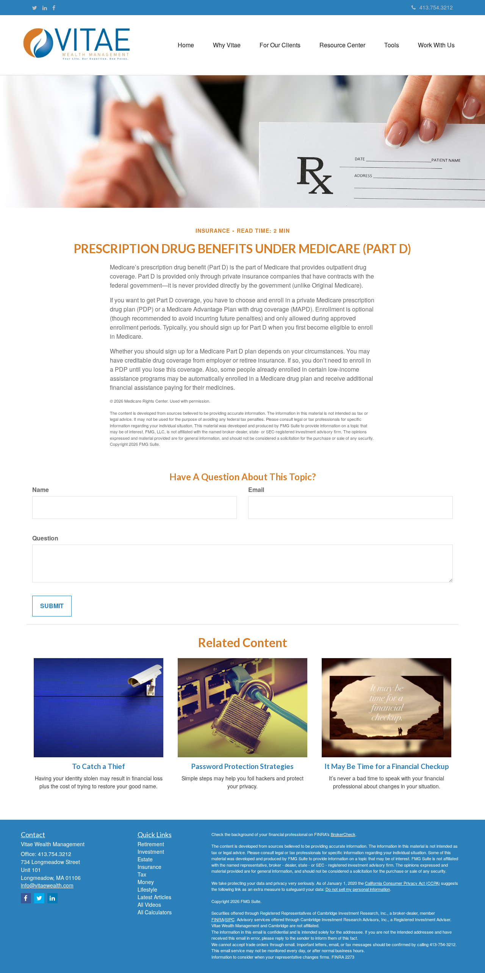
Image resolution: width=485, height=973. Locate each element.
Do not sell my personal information (357, 889)
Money (146, 882)
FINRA (217, 919)
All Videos (149, 904)
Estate (145, 859)
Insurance (149, 866)
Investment (151, 851)
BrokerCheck (343, 834)
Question (45, 538)
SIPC (230, 919)
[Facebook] (53, 7)
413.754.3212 (436, 7)
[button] (226, 45)
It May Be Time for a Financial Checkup (386, 766)
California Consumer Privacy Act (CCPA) (402, 883)
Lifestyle (147, 889)
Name (40, 490)
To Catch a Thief (98, 766)
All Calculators (155, 912)
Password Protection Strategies (242, 766)
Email (256, 490)
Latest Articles (154, 897)
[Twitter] (34, 7)
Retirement (151, 844)
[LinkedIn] (44, 7)
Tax (142, 874)
